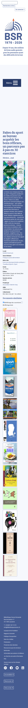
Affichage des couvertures (13, 302)
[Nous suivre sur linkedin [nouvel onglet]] (22, 667)
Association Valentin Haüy (10, 284)
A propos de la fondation (11, 630)
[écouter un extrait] (5, 187)
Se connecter (20, 9)
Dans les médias (8, 639)
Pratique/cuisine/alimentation (11, 257)
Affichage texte (8, 305)
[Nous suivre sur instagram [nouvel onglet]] (5, 667)
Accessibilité (8, 674)
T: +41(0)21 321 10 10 (10, 625)
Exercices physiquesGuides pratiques (14, 262)
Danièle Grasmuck (8, 253)
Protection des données (11, 645)
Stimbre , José (8, 158)
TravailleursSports (8, 264)
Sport (15, 264)
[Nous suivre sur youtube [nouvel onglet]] (17, 667)
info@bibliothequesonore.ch (12, 627)
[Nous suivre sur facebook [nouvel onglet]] (11, 667)
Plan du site (8, 681)
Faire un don (8, 688)
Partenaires (7, 642)
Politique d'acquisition (10, 636)
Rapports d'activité (9, 633)
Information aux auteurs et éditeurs (14, 653)
